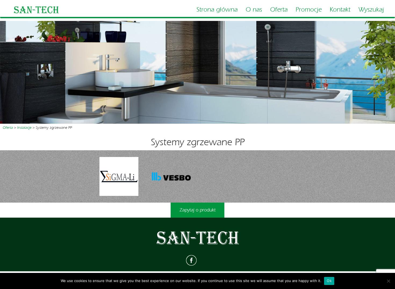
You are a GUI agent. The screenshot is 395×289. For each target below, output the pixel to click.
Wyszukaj (371, 9)
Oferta (279, 9)
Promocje (309, 9)
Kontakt (340, 9)
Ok (329, 281)
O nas (254, 9)
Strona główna (217, 9)
